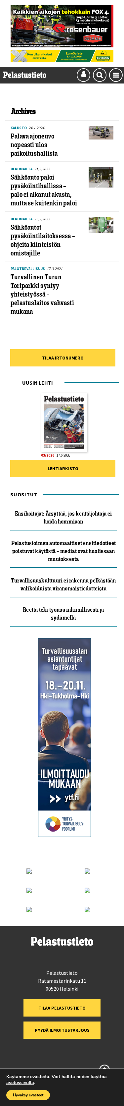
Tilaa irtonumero (63, 358)
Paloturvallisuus (28, 268)
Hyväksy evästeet (28, 1095)
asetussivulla (20, 1083)
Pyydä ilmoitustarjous (62, 1030)
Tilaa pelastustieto (62, 1008)
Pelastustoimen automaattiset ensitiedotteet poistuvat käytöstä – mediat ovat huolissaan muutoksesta (63, 551)
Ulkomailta (21, 169)
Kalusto (19, 128)
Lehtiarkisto (63, 468)
